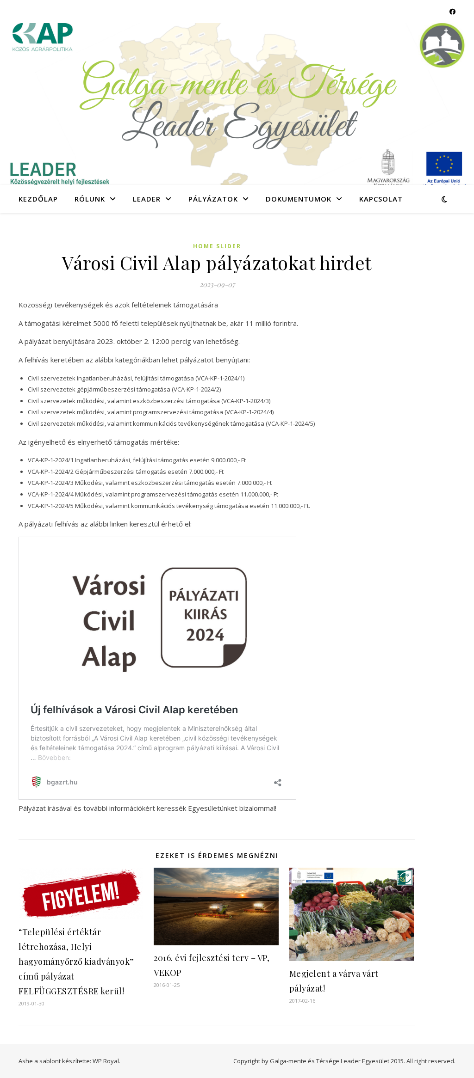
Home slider (217, 246)
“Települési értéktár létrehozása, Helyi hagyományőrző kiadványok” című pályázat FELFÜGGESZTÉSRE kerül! (76, 961)
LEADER (147, 198)
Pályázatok (213, 198)
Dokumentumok (298, 198)
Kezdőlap (38, 198)
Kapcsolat (381, 198)
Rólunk (90, 198)
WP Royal (106, 1061)
